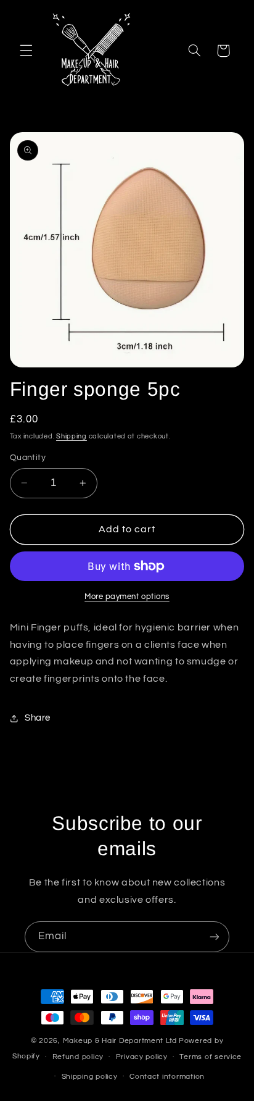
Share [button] (38, 717)
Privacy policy (142, 1056)
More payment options (127, 597)
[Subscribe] (214, 936)
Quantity (28, 457)
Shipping (71, 436)
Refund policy (78, 1056)
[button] (26, 50)
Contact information (167, 1076)
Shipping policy (90, 1076)
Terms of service (210, 1056)
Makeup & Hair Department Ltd (120, 1040)
